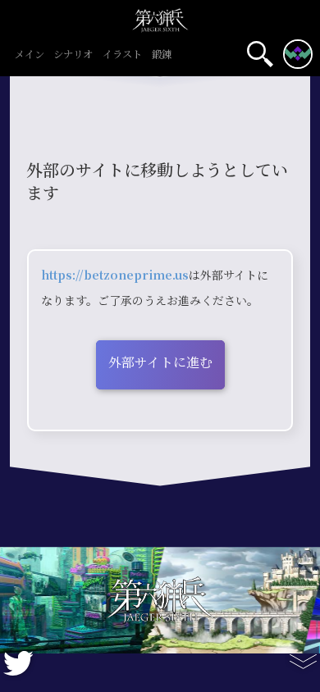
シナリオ (73, 55)
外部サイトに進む (160, 363)
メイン (29, 55)
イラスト (122, 55)
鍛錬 (161, 55)
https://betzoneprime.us (115, 275)
